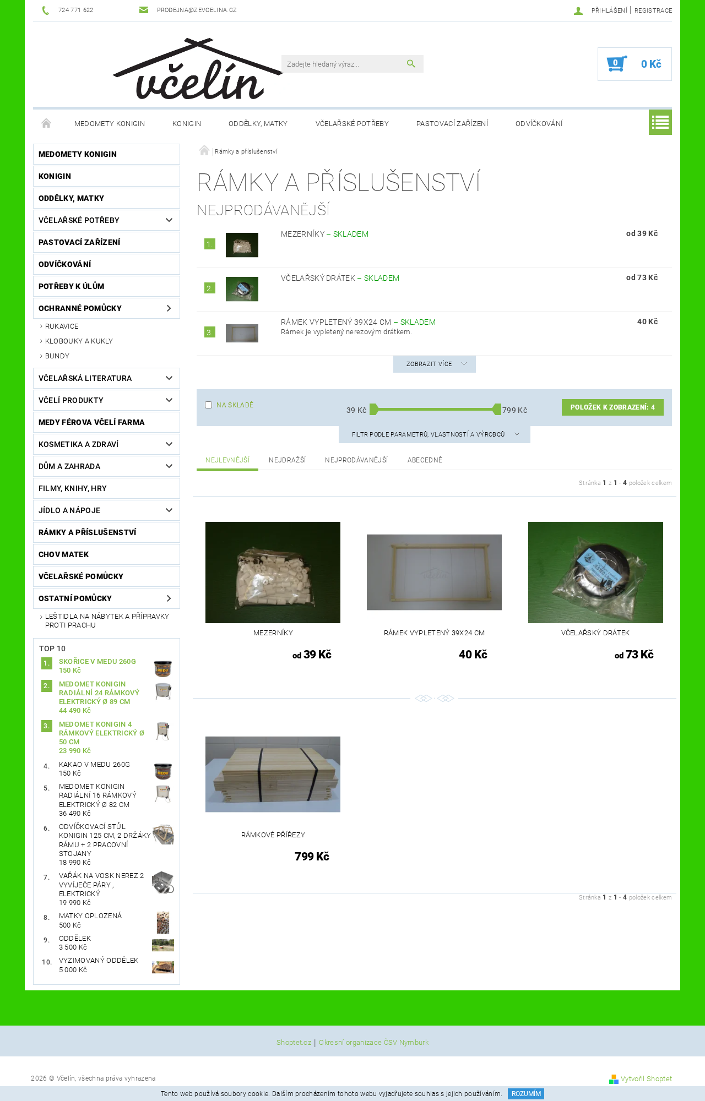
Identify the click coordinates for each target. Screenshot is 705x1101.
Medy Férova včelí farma (92, 422)
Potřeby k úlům (71, 286)
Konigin (186, 123)
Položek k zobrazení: (613, 407)
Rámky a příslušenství (88, 532)
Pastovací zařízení (452, 123)
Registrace (653, 10)
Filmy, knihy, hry (73, 488)
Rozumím (526, 1094)
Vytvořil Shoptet (646, 1079)
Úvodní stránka (47, 124)
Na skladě (234, 405)
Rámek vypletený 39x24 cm (358, 322)
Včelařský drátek (340, 278)
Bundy (57, 356)
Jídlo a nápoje (69, 510)
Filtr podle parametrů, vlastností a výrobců (429, 434)
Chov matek (64, 554)
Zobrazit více (429, 364)
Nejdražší (287, 460)
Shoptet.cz (293, 1043)
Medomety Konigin (109, 123)
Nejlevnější (227, 460)
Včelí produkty (71, 400)
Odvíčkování (539, 123)
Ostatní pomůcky (75, 598)
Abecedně (425, 460)
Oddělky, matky (258, 123)
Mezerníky (324, 234)
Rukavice (62, 326)
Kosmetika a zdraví (79, 444)
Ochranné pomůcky (80, 308)
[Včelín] (193, 65)
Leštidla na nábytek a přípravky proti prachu (107, 620)
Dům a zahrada (69, 466)
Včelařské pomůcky (81, 576)
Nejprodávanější (356, 460)
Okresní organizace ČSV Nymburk (374, 1043)
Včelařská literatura (85, 378)
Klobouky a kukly (79, 341)
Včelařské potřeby (352, 123)
